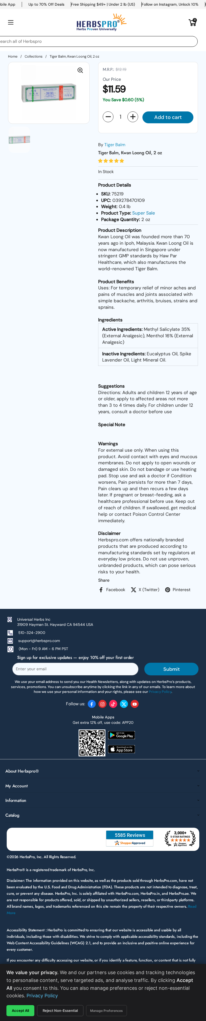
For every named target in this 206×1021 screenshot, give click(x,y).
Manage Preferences (106, 1011)
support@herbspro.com (39, 640)
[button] (192, 22)
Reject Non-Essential (60, 1010)
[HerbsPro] (102, 22)
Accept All (20, 1010)
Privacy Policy (42, 995)
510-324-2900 (31, 632)
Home (12, 56)
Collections (33, 56)
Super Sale (143, 213)
